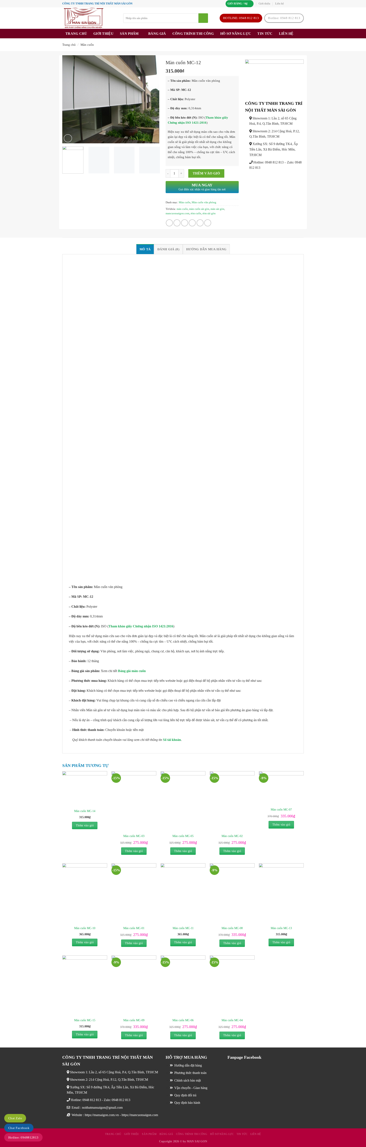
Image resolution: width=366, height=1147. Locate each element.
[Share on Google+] (200, 222)
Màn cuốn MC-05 (183, 836)
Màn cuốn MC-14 (84, 811)
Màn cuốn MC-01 (133, 928)
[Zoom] (68, 138)
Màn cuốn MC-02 (232, 836)
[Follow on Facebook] (288, 3)
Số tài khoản (172, 740)
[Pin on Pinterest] (192, 222)
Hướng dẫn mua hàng (206, 249)
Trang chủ (76, 33)
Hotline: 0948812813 (23, 1137)
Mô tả (145, 249)
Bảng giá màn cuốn (132, 671)
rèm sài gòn (209, 213)
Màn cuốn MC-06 (183, 1020)
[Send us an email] (301, 3)
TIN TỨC (264, 33)
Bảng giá (157, 33)
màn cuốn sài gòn (199, 209)
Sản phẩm (129, 33)
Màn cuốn (87, 44)
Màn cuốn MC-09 (133, 1020)
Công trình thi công (193, 33)
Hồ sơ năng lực (235, 33)
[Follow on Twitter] (297, 3)
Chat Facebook (18, 1128)
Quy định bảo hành (186, 1102)
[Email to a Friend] (184, 222)
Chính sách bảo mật (187, 1080)
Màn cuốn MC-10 (84, 928)
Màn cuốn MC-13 (281, 928)
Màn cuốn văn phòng (204, 202)
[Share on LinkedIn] (207, 222)
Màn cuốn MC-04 (232, 1020)
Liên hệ (279, 3)
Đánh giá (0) (168, 249)
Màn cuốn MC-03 (133, 836)
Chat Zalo (15, 1118)
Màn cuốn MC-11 (183, 928)
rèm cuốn (196, 213)
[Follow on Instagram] (292, 3)
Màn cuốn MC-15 (84, 1020)
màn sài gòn (217, 209)
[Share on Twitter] (176, 222)
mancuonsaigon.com (177, 213)
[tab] (145, 249)
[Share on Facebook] (169, 222)
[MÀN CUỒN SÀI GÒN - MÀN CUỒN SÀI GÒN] (89, 18)
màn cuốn (182, 209)
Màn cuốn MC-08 (232, 928)
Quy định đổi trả (184, 1095)
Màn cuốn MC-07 (281, 809)
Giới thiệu (264, 3)
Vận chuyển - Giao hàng (190, 1088)
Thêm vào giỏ (206, 173)
